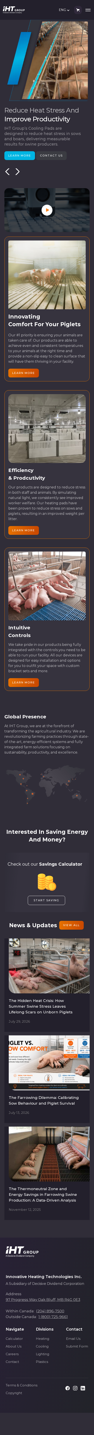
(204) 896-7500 (50, 1311)
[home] (14, 10)
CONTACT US (51, 155)
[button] (65, 9)
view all (71, 925)
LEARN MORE (19, 155)
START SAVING (46, 900)
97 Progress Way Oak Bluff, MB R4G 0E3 (43, 1299)
